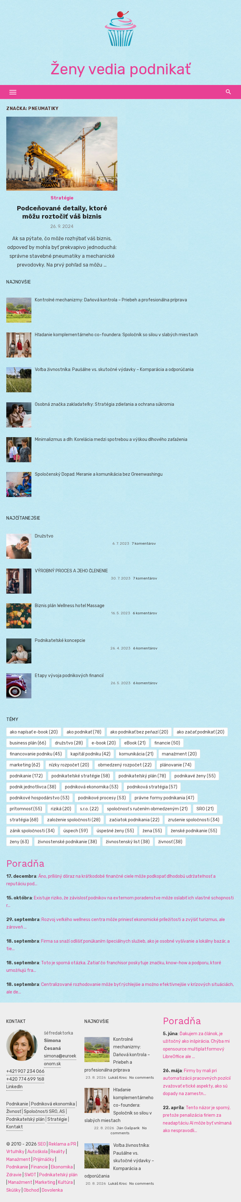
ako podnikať (84, 732)
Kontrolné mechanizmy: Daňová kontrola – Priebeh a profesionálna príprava (111, 300)
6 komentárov (145, 613)
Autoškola (37, 1151)
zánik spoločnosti (32, 831)
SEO (42, 1144)
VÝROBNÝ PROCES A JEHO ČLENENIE (71, 571)
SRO (205, 809)
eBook (135, 743)
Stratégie (62, 198)
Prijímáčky (43, 1159)
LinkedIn (14, 1086)
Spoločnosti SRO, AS (44, 1111)
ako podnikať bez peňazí (139, 732)
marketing (25, 765)
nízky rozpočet (69, 765)
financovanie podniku (36, 754)
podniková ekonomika (91, 787)
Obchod (31, 1190)
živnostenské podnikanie (67, 842)
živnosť (170, 842)
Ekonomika (62, 1167)
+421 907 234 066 (25, 1071)
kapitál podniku (90, 754)
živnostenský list (128, 842)
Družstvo (44, 536)
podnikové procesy (102, 798)
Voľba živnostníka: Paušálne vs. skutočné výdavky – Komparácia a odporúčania (114, 369)
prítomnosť (26, 809)
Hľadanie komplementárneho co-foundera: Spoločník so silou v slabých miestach (116, 334)
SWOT (30, 1175)
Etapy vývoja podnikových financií (69, 675)
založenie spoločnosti (73, 820)
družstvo (69, 743)
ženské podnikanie (194, 831)
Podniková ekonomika (53, 1104)
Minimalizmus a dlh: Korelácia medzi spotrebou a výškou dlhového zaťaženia (111, 439)
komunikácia (136, 754)
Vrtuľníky (15, 1151)
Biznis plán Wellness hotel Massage (69, 605)
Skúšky (13, 1190)
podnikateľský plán (142, 776)
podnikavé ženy (195, 776)
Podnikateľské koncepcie (60, 640)
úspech (75, 831)
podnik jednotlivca (33, 787)
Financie (39, 1167)
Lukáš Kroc (117, 1077)
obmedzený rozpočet (125, 765)
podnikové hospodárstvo (39, 798)
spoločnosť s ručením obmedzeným (147, 809)
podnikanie (26, 776)
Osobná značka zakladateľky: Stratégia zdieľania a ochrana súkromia (104, 404)
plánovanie (175, 765)
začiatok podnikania (134, 820)
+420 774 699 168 (25, 1079)
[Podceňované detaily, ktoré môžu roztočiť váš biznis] (61, 153)
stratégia (24, 820)
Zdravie (14, 1175)
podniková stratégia (152, 787)
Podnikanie (17, 1104)
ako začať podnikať (200, 732)
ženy (19, 842)
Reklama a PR (62, 1144)
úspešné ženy (115, 831)
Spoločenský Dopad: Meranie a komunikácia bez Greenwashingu (99, 474)
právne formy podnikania (164, 798)
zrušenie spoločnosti (193, 820)
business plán (28, 743)
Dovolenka (52, 1190)
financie (167, 743)
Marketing (45, 1182)
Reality (58, 1151)
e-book (104, 743)
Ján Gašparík (128, 1128)
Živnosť (13, 1111)
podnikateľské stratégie (80, 776)
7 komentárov (144, 543)
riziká (61, 809)
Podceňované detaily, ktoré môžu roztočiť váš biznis (62, 212)
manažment (179, 754)
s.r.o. (89, 809)
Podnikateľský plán (25, 1119)
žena (152, 831)
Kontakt (14, 1127)
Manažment (18, 1159)
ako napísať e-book (34, 732)
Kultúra (65, 1182)
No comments (141, 1077)
